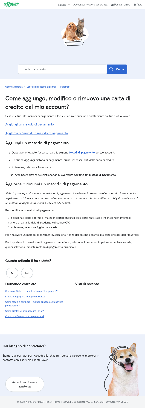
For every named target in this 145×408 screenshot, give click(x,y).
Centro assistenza (14, 86)
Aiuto (139, 4)
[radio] (12, 273)
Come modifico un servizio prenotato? (24, 316)
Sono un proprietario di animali (41, 86)
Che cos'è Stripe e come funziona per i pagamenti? (31, 291)
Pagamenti (65, 86)
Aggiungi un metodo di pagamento (29, 124)
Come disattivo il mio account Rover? (24, 310)
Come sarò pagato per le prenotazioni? (25, 296)
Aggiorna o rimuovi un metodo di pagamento (36, 133)
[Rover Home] (11, 4)
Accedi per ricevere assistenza (90, 4)
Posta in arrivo (122, 4)
